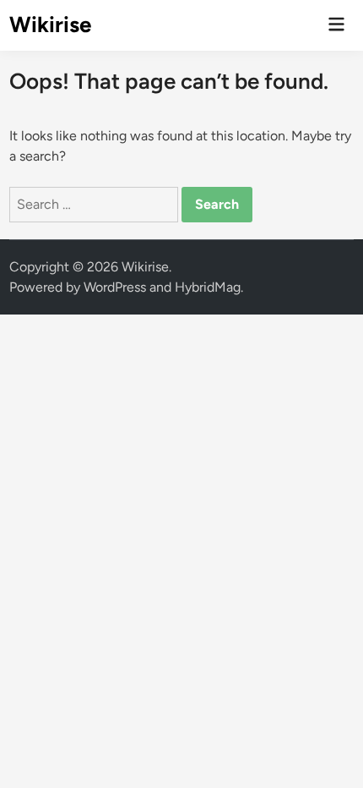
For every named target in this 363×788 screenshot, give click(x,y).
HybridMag (208, 287)
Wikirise (50, 24)
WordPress (115, 287)
